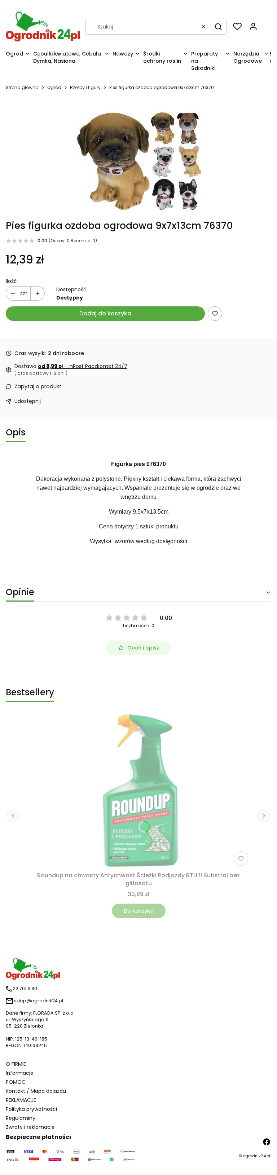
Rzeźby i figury (85, 87)
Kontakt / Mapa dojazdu (36, 1091)
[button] (218, 27)
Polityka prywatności (31, 1109)
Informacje (20, 1073)
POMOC (16, 1082)
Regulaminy (20, 1118)
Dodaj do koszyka (105, 313)
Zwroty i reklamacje (30, 1127)
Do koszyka (139, 910)
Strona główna (22, 87)
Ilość (11, 281)
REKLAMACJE (21, 1100)
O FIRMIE (16, 1064)
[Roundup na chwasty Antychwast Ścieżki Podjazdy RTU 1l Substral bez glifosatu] (138, 791)
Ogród (54, 87)
